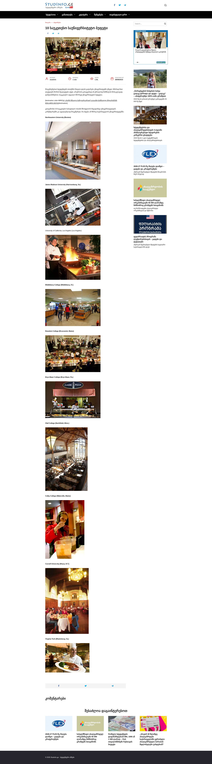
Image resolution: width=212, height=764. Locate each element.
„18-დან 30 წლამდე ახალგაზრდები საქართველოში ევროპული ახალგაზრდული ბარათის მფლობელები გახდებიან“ (152, 739)
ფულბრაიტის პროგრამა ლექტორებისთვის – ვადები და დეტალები (148, 239)
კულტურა (83, 15)
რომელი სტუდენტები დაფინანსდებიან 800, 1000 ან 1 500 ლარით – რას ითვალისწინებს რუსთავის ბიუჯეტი (121, 739)
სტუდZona (51, 15)
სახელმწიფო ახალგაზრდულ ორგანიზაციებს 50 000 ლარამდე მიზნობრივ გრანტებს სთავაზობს (148, 202)
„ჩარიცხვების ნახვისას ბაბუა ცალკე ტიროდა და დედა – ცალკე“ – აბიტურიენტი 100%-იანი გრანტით (150, 93)
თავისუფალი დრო (118, 15)
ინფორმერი (52, 69)
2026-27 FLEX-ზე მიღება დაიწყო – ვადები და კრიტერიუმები (56, 736)
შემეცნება (98, 15)
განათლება (67, 15)
